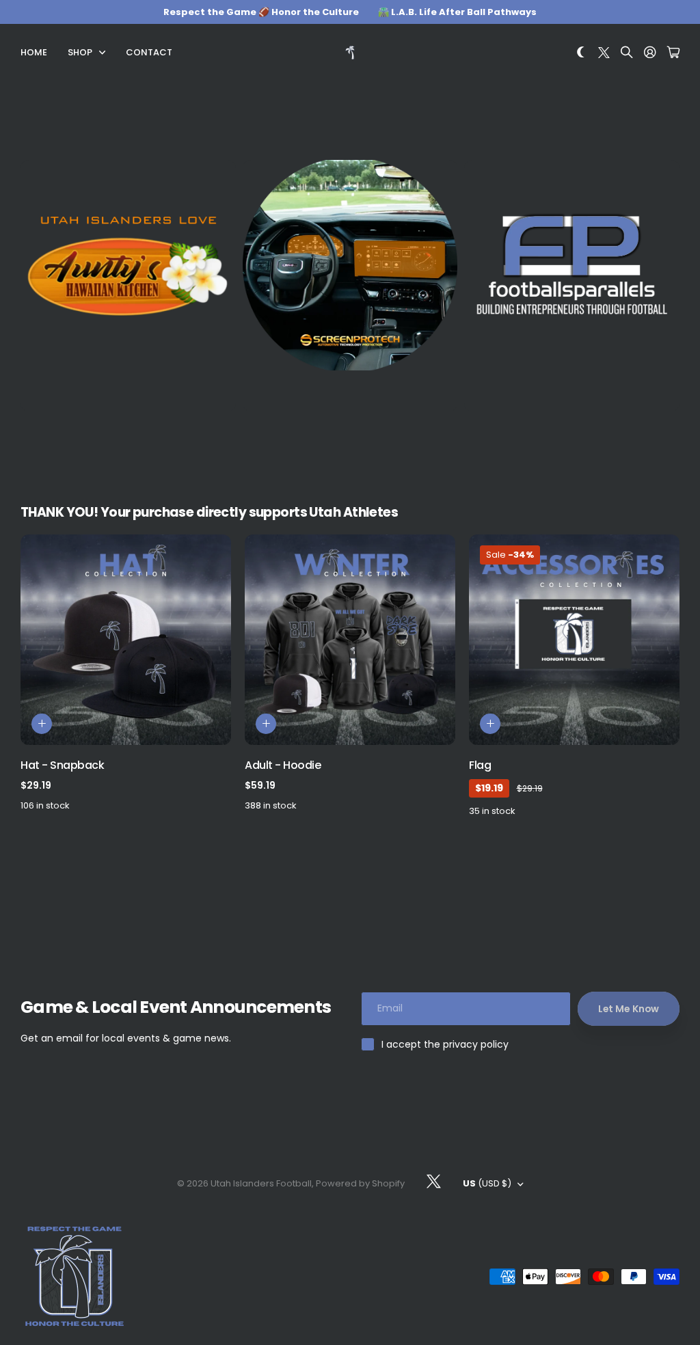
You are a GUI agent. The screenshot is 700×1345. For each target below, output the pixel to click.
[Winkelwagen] (673, 53)
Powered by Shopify (360, 1183)
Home (34, 52)
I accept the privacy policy (445, 1044)
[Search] (627, 53)
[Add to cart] (41, 724)
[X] (434, 1181)
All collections (105, 52)
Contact (149, 52)
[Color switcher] (581, 53)
